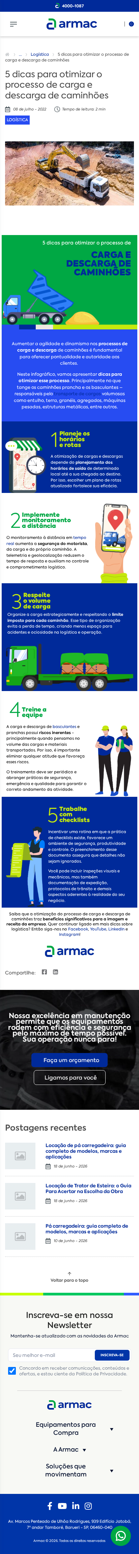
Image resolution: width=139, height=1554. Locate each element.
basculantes (64, 726)
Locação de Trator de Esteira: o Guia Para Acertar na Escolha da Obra (88, 1188)
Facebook (78, 929)
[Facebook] (49, 1506)
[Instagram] (88, 1506)
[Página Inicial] (8, 54)
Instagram (69, 934)
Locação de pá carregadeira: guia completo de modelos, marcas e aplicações (86, 1151)
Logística (40, 54)
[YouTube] (62, 1506)
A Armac (66, 1450)
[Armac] (72, 24)
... (20, 54)
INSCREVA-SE (112, 1355)
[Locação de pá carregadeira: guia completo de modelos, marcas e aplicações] (20, 1156)
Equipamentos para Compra (66, 1429)
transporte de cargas (77, 394)
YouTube (98, 929)
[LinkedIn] (75, 1506)
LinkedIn (116, 929)
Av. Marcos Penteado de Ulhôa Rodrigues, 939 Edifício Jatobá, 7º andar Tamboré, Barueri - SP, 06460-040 (69, 1524)
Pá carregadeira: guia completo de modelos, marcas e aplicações (87, 1229)
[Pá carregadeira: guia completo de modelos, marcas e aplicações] (20, 1236)
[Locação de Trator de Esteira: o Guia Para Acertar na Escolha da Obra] (20, 1196)
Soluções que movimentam (66, 1470)
